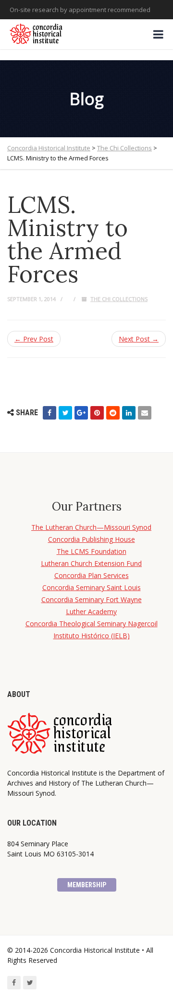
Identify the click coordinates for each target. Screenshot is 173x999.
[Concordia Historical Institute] (37, 34)
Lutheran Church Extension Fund (91, 563)
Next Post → (139, 338)
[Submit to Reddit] (113, 413)
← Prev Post (33, 338)
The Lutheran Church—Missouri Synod (91, 527)
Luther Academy (91, 611)
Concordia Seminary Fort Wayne (91, 599)
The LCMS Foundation (91, 551)
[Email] (144, 413)
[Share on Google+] (81, 413)
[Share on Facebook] (49, 413)
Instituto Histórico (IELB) (91, 635)
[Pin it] (97, 413)
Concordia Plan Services (91, 575)
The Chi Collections (119, 298)
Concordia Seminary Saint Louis (91, 587)
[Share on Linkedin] (129, 413)
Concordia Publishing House (91, 539)
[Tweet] (65, 413)
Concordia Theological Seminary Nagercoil (91, 623)
